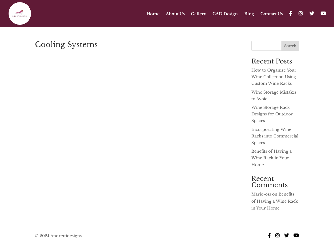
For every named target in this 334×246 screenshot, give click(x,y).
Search (290, 46)
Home (152, 14)
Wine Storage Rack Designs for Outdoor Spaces (272, 114)
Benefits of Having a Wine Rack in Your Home (271, 158)
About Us (175, 14)
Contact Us (271, 14)
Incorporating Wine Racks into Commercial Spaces (274, 136)
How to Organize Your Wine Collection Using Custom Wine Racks (273, 77)
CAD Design (225, 14)
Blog (249, 14)
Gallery (198, 14)
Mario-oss (261, 194)
